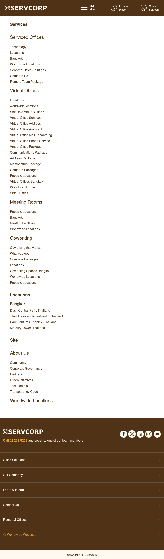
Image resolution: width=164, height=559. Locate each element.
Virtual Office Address (25, 123)
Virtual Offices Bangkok (26, 181)
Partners (16, 374)
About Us (19, 352)
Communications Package (28, 152)
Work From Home (22, 187)
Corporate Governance (26, 368)
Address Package (22, 158)
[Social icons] (123, 433)
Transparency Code (24, 391)
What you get (19, 253)
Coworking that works (25, 247)
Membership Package (25, 164)
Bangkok (16, 58)
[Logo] (26, 8)
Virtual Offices (24, 90)
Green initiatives (21, 380)
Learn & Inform (13, 489)
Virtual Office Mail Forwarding (31, 135)
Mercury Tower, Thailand (27, 327)
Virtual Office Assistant (26, 129)
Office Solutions (14, 459)
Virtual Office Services (25, 117)
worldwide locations (24, 106)
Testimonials (19, 385)
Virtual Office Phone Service (30, 140)
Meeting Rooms (26, 201)
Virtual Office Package (26, 146)
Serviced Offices (27, 37)
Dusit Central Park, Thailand (30, 310)
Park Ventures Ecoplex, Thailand (33, 322)
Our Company (13, 474)
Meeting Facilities (22, 223)
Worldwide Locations (25, 64)
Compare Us (19, 75)
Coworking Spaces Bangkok (30, 270)
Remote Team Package (26, 81)
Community (18, 362)
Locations (17, 52)
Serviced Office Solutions (28, 70)
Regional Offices (15, 519)
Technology (18, 46)
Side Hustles (19, 193)
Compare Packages (24, 169)
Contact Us (11, 504)
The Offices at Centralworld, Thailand (36, 316)
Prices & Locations (23, 175)
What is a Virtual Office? (27, 111)
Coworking (21, 237)
